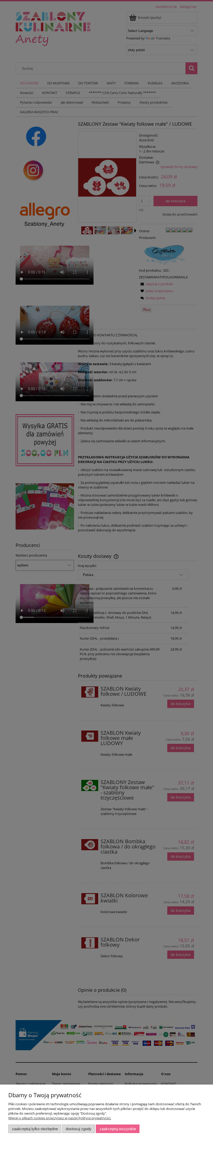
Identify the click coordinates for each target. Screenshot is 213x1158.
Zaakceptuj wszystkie (117, 1129)
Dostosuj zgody (78, 1129)
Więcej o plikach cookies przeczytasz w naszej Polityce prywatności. (59, 1118)
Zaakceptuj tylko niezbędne (35, 1129)
